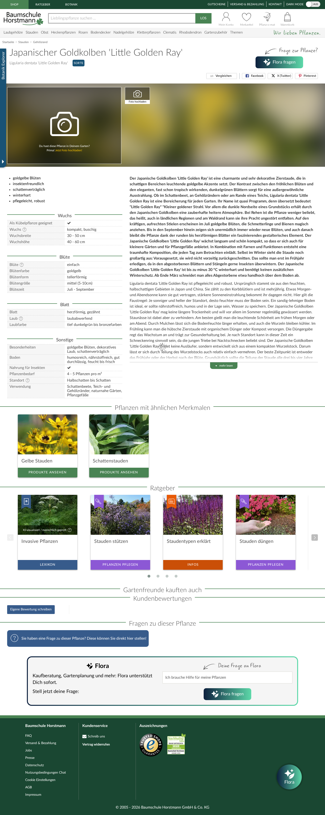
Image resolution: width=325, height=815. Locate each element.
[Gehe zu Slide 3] (167, 576)
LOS (203, 18)
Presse (29, 758)
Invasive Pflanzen (39, 541)
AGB (28, 787)
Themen (236, 32)
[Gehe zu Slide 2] (157, 576)
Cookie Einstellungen (40, 780)
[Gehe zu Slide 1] (148, 576)
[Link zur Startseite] (24, 18)
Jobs (28, 750)
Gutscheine (217, 4)
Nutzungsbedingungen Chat (45, 772)
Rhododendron (190, 32)
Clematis (169, 32)
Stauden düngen (256, 541)
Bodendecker (101, 32)
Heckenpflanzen (63, 32)
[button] (221, 76)
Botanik (71, 4)
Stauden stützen (111, 541)
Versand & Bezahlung (247, 4)
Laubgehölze (13, 32)
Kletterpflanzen (148, 32)
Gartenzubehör (215, 32)
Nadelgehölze (123, 32)
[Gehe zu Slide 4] (176, 576)
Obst (44, 32)
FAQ (28, 735)
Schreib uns (96, 736)
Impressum (33, 794)
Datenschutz (34, 765)
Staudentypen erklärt (189, 541)
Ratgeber (42, 4)
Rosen (83, 32)
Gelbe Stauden (36, 461)
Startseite (8, 42)
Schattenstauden (110, 461)
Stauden (32, 32)
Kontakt (275, 4)
